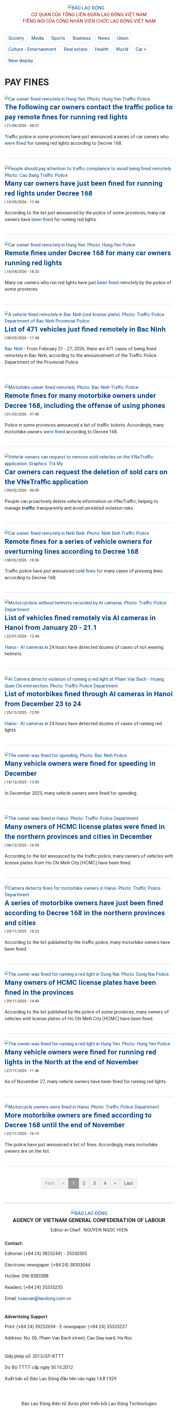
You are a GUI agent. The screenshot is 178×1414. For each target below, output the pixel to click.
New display (20, 60)
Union (122, 38)
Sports (58, 38)
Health (101, 49)
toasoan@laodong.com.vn (44, 1298)
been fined (42, 219)
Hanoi (10, 647)
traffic (28, 508)
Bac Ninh (14, 348)
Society (16, 38)
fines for (94, 571)
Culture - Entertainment (32, 49)
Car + (141, 49)
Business (82, 38)
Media (37, 38)
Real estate (75, 49)
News (104, 38)
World (122, 49)
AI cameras (32, 647)
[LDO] (89, 99)
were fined (15, 143)
